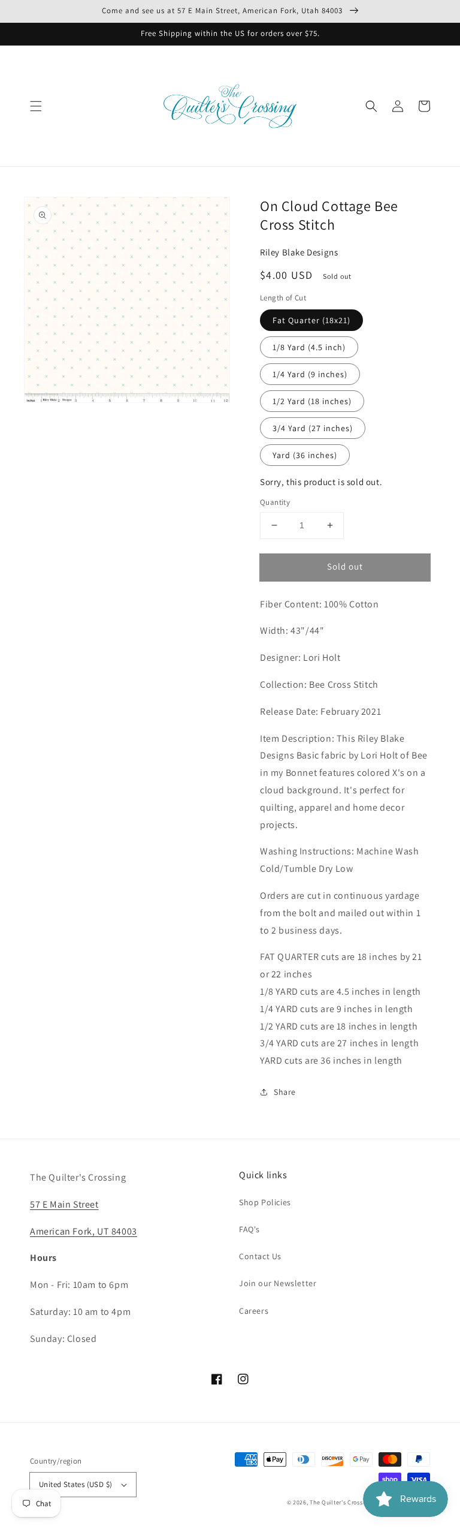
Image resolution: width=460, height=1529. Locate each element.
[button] (36, 106)
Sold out (345, 566)
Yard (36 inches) (305, 455)
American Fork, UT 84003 (83, 1231)
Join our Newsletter (277, 1283)
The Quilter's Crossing (340, 1502)
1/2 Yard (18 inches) (312, 401)
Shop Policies (265, 1202)
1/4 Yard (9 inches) (310, 374)
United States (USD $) (75, 1484)
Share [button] (285, 1091)
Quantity (275, 502)
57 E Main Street (64, 1204)
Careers (253, 1310)
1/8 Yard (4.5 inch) (309, 347)
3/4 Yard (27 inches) (313, 428)
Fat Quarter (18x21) (311, 320)
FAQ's (249, 1229)
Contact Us (260, 1256)
